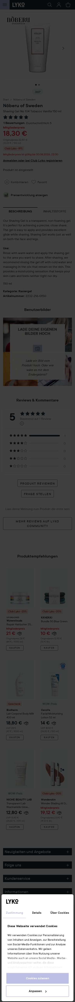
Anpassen (35, 991)
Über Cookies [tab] (59, 913)
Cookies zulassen (37, 978)
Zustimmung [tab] (14, 913)
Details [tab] (37, 913)
